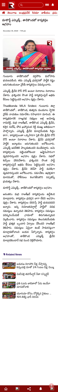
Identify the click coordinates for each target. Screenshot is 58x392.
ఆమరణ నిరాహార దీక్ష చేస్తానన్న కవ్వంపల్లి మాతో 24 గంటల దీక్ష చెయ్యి (35, 265)
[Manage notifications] (51, 385)
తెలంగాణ (12, 12)
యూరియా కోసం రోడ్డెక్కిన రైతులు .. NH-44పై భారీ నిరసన (34, 295)
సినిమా (35, 12)
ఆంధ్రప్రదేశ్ (24, 12)
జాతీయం (45, 12)
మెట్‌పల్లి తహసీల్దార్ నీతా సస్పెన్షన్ (33, 274)
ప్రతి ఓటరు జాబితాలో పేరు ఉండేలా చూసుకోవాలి (33, 284)
